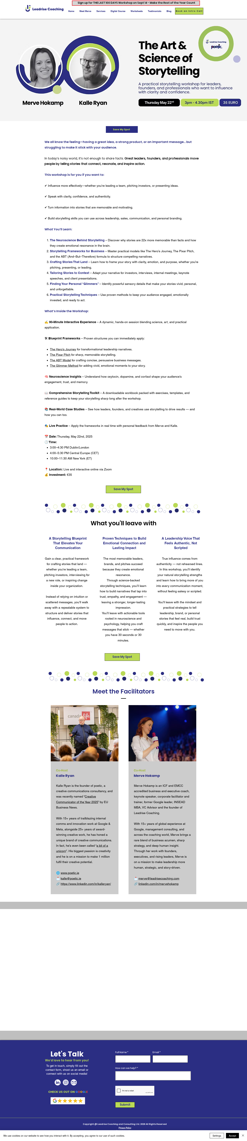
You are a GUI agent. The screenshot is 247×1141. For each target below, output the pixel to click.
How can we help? (125, 1068)
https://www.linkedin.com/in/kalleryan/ (86, 884)
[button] (101, 11)
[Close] (243, 1135)
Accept (232, 1135)
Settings (217, 1135)
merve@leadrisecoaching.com (158, 878)
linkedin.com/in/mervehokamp (158, 884)
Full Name (121, 1052)
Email (156, 1052)
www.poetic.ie (70, 873)
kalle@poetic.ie (71, 878)
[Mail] (74, 1082)
